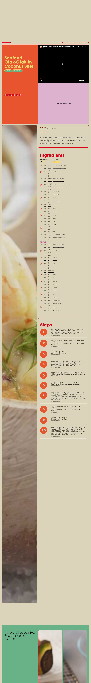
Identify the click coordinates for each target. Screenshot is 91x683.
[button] (5, 95)
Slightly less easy (51, 128)
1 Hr (48, 130)
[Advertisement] (19, 613)
